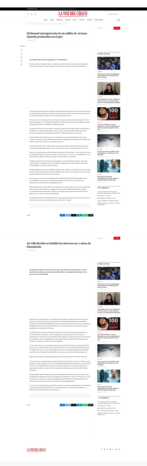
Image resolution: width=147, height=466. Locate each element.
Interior (75, 19)
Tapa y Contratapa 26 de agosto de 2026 (107, 200)
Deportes (89, 19)
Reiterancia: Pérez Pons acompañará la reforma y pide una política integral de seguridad (108, 178)
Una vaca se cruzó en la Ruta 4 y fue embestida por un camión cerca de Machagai (108, 153)
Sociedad (67, 19)
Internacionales (99, 19)
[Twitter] (21, 53)
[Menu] (119, 20)
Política (52, 19)
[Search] (117, 20)
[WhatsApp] (21, 64)
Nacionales (60, 19)
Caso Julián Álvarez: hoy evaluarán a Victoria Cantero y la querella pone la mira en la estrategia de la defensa (59, 9)
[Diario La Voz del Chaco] (73, 14)
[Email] (21, 57)
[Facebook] (21, 50)
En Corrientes (104, 188)
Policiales (82, 19)
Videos (46, 19)
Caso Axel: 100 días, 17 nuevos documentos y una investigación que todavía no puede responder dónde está (108, 127)
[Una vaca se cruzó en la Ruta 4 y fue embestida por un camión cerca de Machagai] (108, 140)
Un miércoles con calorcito (104, 195)
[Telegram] (21, 60)
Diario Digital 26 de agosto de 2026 (106, 198)
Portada (28, 23)
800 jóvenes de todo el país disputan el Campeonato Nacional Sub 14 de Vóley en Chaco (108, 75)
